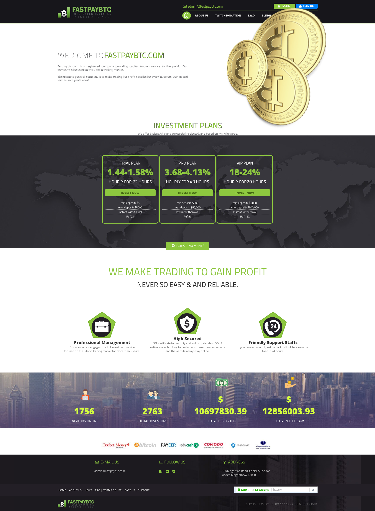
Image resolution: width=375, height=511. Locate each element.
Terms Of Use (112, 490)
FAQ (97, 490)
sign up (308, 6)
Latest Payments (190, 245)
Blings (266, 15)
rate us (130, 490)
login (286, 6)
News (88, 490)
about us (201, 15)
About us (75, 490)
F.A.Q (251, 15)
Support (144, 490)
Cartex (283, 15)
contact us (304, 15)
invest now (130, 193)
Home (62, 490)
